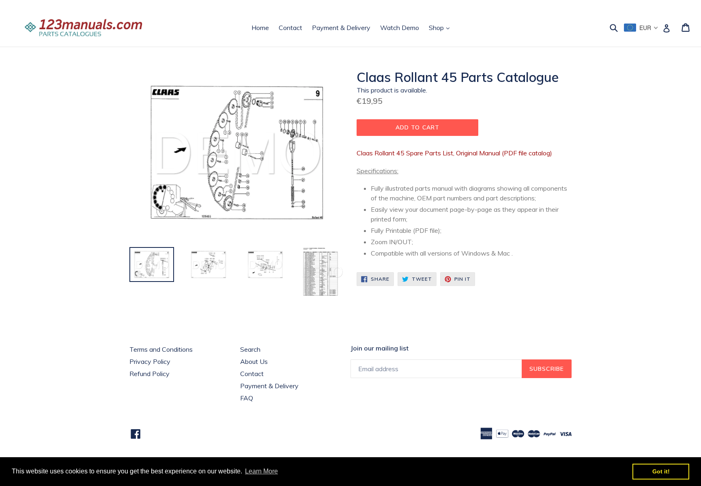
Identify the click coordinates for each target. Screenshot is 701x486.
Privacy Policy (149, 361)
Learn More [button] (261, 471)
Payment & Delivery (341, 28)
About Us (254, 361)
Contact (290, 28)
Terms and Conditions (161, 349)
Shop (441, 27)
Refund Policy (149, 374)
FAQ (246, 398)
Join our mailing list (379, 348)
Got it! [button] (661, 471)
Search (250, 349)
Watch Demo (399, 28)
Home (260, 28)
